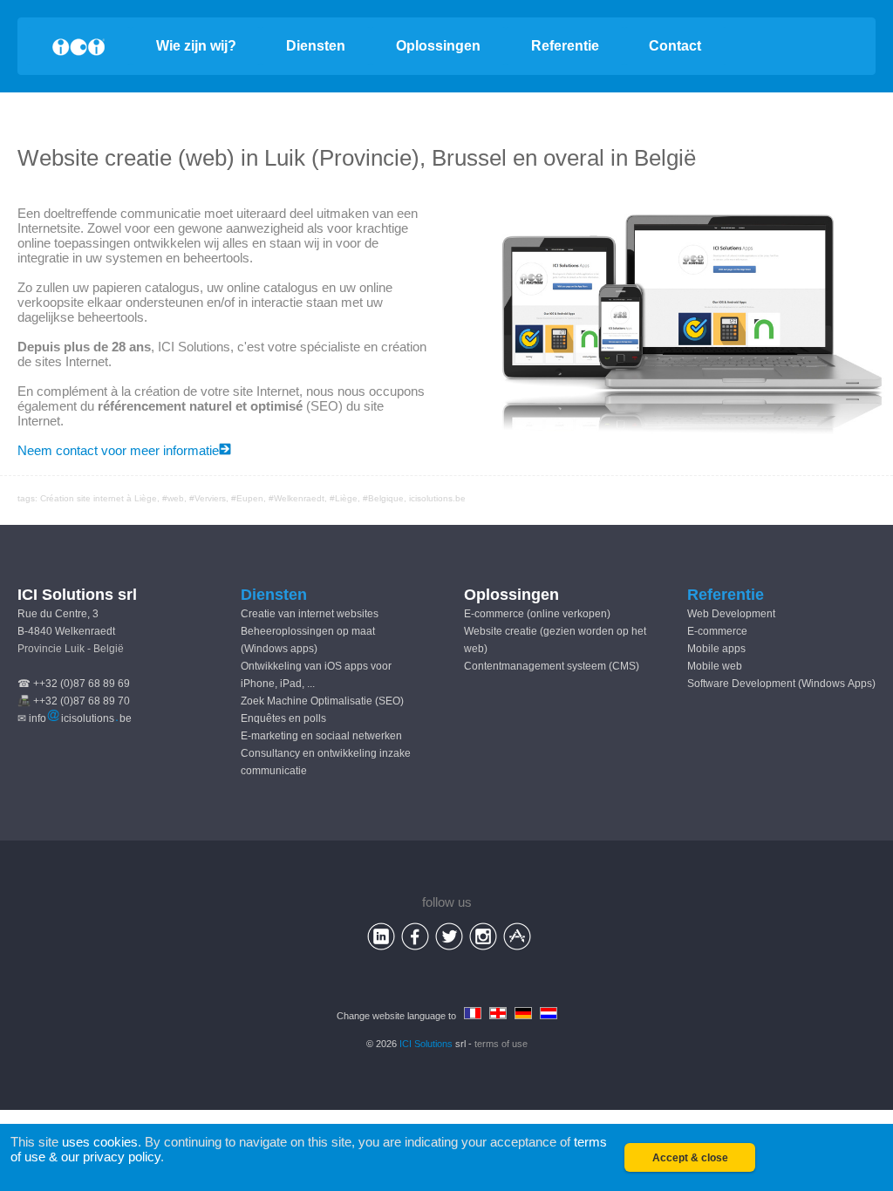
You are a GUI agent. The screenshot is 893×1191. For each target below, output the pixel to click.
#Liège (344, 498)
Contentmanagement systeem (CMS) (551, 666)
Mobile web (714, 666)
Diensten (315, 45)
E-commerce (717, 631)
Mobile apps (716, 649)
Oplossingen (438, 45)
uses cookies (100, 1141)
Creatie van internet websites (309, 614)
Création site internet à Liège (98, 498)
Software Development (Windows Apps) (781, 683)
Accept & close (690, 1158)
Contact (675, 45)
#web (173, 498)
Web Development (731, 614)
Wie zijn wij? (196, 45)
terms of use (501, 1043)
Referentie (565, 45)
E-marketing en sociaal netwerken (321, 736)
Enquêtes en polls (283, 718)
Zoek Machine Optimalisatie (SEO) (322, 701)
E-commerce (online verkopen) (537, 614)
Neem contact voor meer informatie (118, 450)
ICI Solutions (426, 1043)
